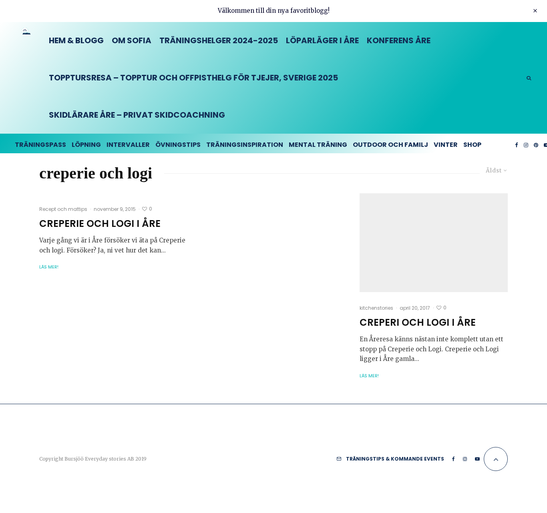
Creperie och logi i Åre (100, 224)
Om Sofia (131, 40)
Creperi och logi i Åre (418, 323)
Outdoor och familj (390, 144)
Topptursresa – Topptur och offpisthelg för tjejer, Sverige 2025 (193, 77)
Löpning (86, 144)
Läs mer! (48, 267)
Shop (472, 144)
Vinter (446, 144)
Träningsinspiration (244, 144)
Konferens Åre (398, 40)
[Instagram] (526, 143)
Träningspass (40, 144)
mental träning (318, 144)
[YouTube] (477, 459)
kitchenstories (376, 308)
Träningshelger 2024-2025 (218, 40)
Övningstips (178, 144)
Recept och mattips (63, 209)
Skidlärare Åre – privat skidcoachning (137, 114)
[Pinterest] (536, 143)
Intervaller (128, 144)
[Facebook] (516, 143)
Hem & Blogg (76, 40)
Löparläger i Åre (322, 40)
